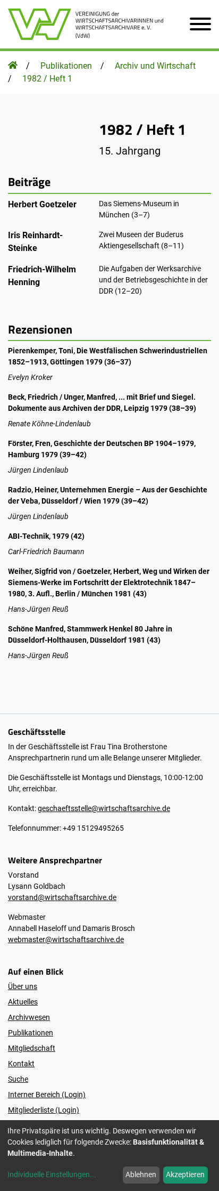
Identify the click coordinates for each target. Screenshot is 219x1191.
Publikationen (66, 66)
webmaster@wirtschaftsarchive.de (66, 939)
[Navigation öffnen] (196, 24)
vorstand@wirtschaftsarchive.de (62, 897)
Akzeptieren (185, 1174)
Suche (18, 1079)
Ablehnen (140, 1174)
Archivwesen (29, 1017)
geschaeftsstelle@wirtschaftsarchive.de (104, 808)
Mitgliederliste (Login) (43, 1110)
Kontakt (21, 1063)
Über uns (22, 986)
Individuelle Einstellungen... (51, 1174)
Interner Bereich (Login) (47, 1094)
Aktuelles (23, 1002)
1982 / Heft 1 (47, 79)
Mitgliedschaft (31, 1048)
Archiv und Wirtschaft (155, 66)
